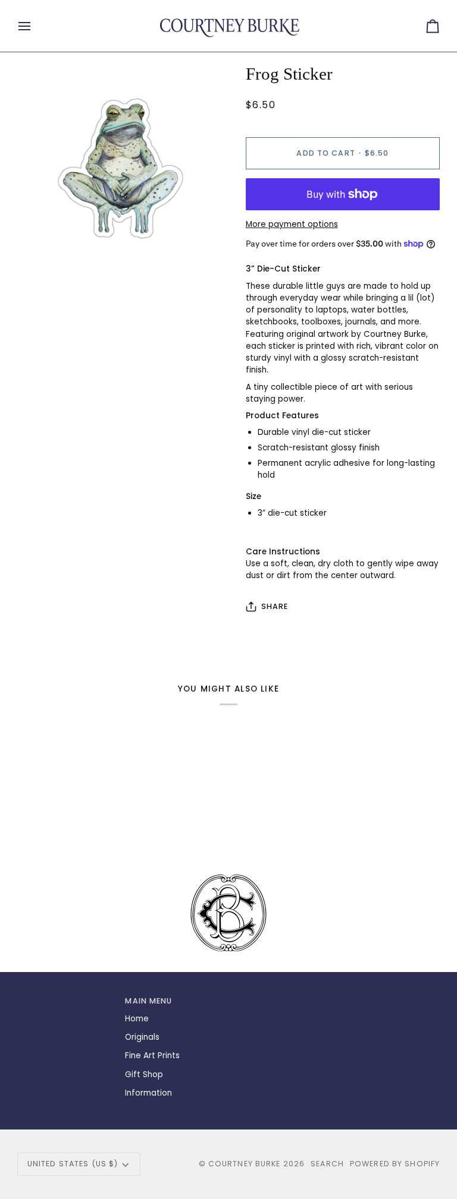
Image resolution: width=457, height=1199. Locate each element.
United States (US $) (72, 1164)
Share (275, 606)
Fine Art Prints (152, 1055)
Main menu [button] (148, 1001)
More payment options (292, 224)
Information (148, 1093)
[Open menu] (35, 26)
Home (137, 1018)
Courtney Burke (244, 1164)
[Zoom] (39, 251)
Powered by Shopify (395, 1164)
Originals (142, 1037)
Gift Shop (144, 1074)
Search (327, 1164)
